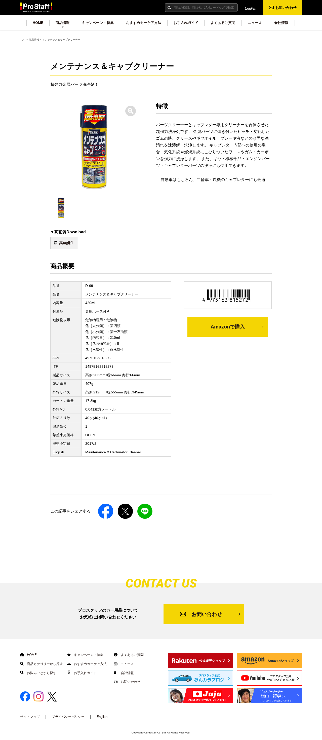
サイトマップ (30, 717)
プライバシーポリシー (68, 717)
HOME (38, 23)
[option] (94, 147)
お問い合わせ (286, 8)
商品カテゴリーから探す (44, 664)
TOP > (24, 39)
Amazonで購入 (228, 326)
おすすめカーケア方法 (143, 23)
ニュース (255, 23)
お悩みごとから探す (41, 673)
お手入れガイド (186, 23)
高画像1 (66, 243)
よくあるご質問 (223, 23)
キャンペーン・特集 (98, 23)
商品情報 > (35, 39)
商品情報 (63, 23)
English (250, 8)
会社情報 (281, 23)
